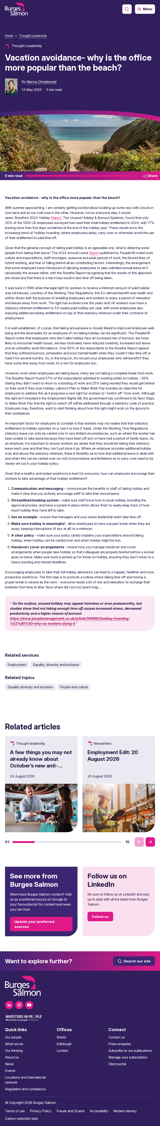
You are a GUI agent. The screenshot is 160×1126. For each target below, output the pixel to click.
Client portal (117, 1064)
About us (12, 1057)
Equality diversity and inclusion (30, 687)
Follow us (100, 917)
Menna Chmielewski (41, 82)
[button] (23, 842)
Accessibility (99, 1111)
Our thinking (14, 1050)
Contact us (116, 1037)
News (9, 1064)
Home (9, 35)
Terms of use (15, 1111)
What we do (14, 1044)
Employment (17, 665)
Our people (13, 1037)
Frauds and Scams (70, 1111)
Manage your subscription (127, 1057)
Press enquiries (119, 1044)
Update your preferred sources (34, 924)
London (62, 1050)
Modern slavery (125, 1111)
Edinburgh (64, 1044)
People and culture (74, 687)
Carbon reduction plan (21, 1118)
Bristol (61, 1037)
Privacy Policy (40, 1111)
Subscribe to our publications (130, 1050)
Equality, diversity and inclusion (56, 665)
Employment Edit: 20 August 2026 (113, 755)
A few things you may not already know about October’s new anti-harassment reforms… (41, 762)
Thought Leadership (33, 35)
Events (10, 1071)
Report (56, 218)
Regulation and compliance (25, 1089)
